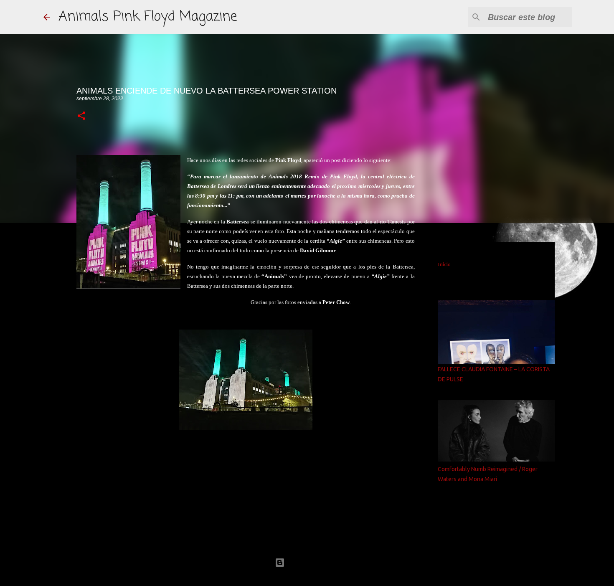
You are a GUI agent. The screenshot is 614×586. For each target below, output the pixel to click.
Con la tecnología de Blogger (312, 562)
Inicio (444, 264)
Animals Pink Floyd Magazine (147, 17)
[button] (81, 116)
